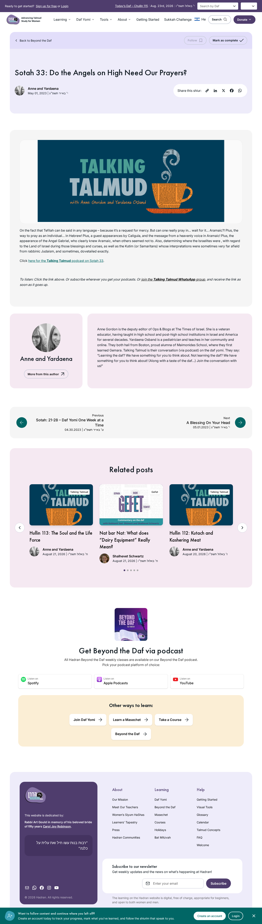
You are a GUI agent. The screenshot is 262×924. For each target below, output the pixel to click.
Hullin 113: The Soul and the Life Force (60, 536)
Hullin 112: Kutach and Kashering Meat (191, 536)
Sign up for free (46, 6)
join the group (173, 279)
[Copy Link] (207, 90)
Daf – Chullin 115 (131, 6)
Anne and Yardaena (43, 88)
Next (242, 528)
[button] (62, 19)
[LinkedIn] (215, 90)
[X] (223, 90)
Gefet (154, 491)
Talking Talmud (79, 491)
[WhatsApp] (240, 90)
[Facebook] (231, 90)
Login (64, 6)
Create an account (209, 916)
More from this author (43, 374)
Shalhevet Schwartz (128, 556)
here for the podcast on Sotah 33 (65, 261)
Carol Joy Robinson (57, 826)
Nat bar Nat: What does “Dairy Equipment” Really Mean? (124, 540)
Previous (20, 528)
